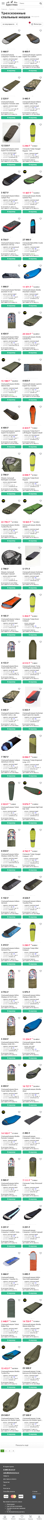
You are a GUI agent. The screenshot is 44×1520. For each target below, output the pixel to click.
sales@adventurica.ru (11, 1473)
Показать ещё (22, 1445)
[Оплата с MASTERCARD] (13, 1498)
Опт (4, 1485)
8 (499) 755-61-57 (9, 1469)
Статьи (34, 1491)
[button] (7, 660)
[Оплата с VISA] (6, 1498)
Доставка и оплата (9, 1479)
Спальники (21, 9)
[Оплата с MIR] (21, 1498)
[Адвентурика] (12, 3)
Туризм (11, 9)
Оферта (6, 1476)
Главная (4, 9)
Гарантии (6, 1482)
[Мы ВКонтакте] (34, 1498)
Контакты (6, 1488)
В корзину (11, 70)
